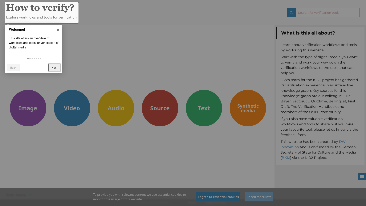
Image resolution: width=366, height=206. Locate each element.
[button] (28, 58)
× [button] (58, 29)
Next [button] (54, 67)
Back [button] (13, 67)
